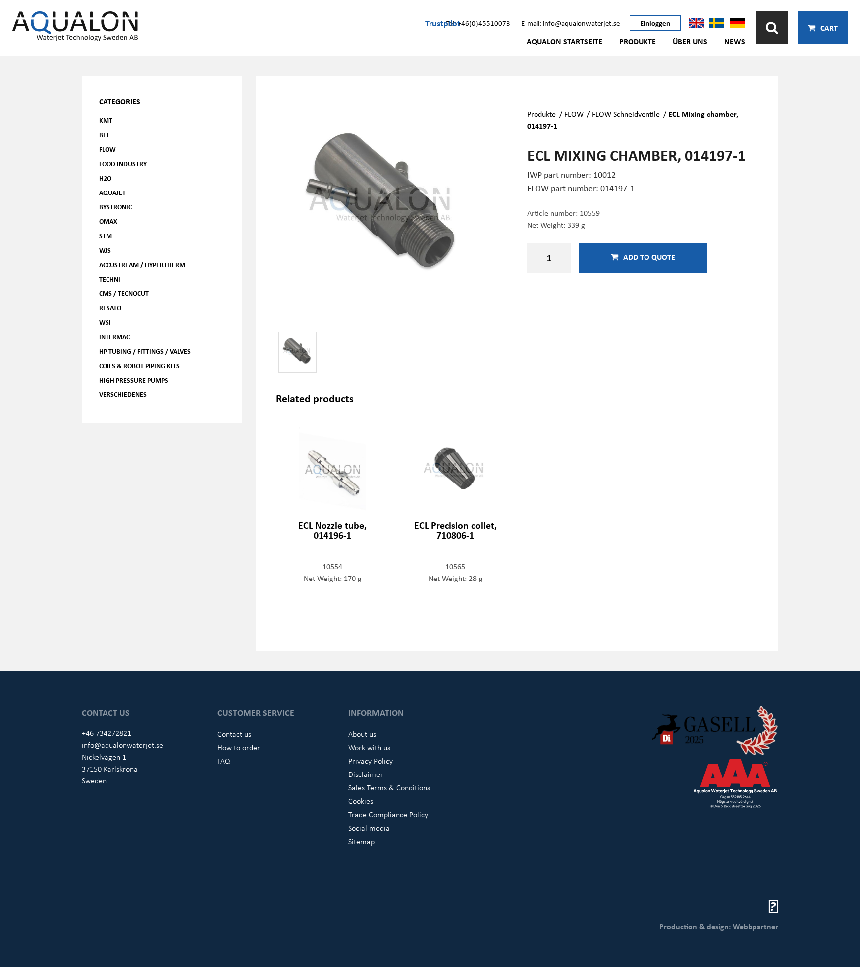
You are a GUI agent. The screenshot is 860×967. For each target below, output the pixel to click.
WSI (105, 322)
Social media (369, 827)
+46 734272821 (106, 732)
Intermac (114, 336)
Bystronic (115, 206)
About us (362, 733)
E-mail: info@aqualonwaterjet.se (570, 23)
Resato (110, 307)
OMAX (108, 221)
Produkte (637, 41)
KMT (105, 120)
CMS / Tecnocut (124, 293)
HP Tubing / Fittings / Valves (145, 351)
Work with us (369, 747)
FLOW (107, 149)
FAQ (223, 760)
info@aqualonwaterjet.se (122, 744)
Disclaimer (365, 774)
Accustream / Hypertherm (142, 264)
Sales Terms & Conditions (389, 787)
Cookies (360, 800)
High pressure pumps (133, 380)
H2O (105, 178)
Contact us (234, 733)
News (734, 41)
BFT (104, 134)
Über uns (690, 41)
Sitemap (361, 841)
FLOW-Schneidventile (626, 113)
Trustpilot (442, 23)
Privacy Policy (370, 760)
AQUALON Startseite (564, 41)
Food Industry (123, 163)
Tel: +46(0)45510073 (478, 23)
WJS (105, 250)
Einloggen (655, 23)
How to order (238, 747)
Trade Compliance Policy (388, 814)
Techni (109, 279)
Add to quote (649, 256)
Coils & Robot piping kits (139, 365)
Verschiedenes (123, 394)
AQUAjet (112, 192)
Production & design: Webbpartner (718, 926)
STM (105, 235)
